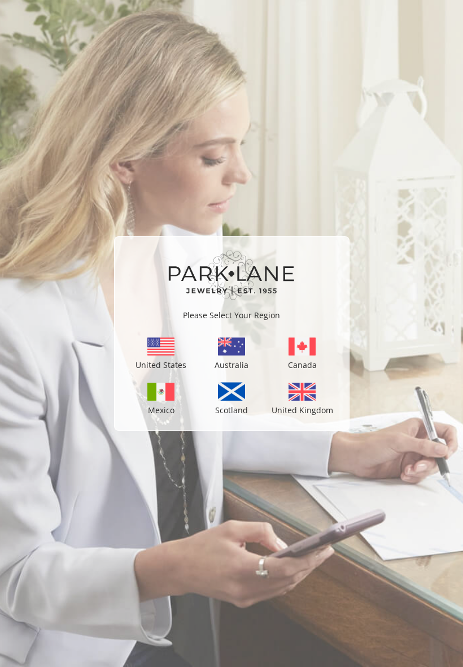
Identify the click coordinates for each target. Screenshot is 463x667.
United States (161, 365)
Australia (231, 365)
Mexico (161, 410)
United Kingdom (302, 410)
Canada (302, 365)
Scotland (231, 410)
